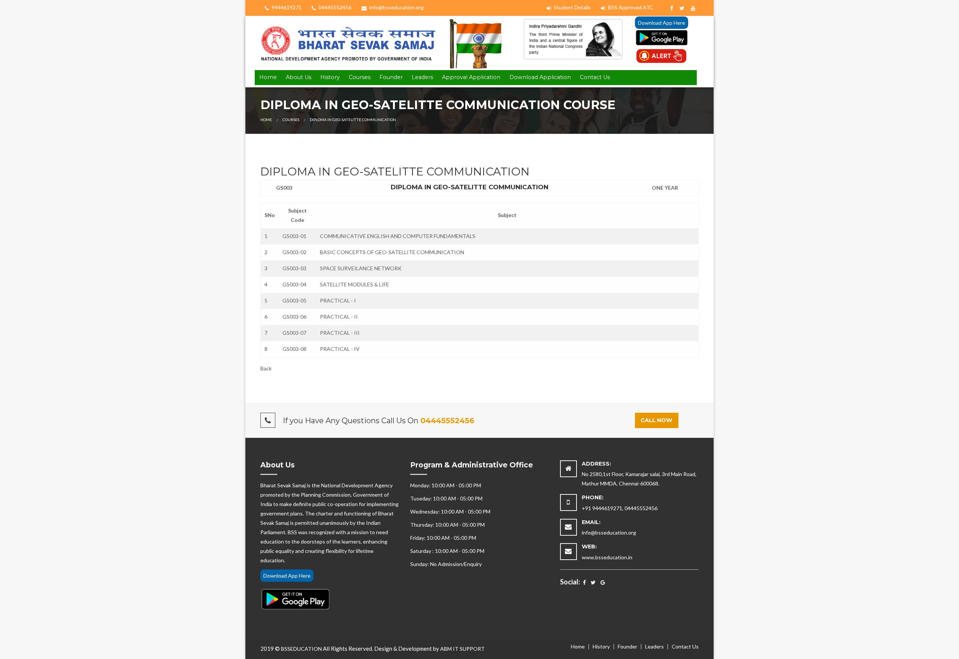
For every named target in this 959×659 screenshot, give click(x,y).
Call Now (656, 420)
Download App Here (661, 22)
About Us (298, 77)
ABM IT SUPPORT (462, 649)
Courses (359, 77)
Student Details (572, 7)
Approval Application (471, 77)
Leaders (422, 77)
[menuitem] (268, 77)
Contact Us (595, 77)
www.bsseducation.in (607, 557)
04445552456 (334, 7)
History (330, 77)
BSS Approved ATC (630, 7)
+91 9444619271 (602, 508)
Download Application (540, 77)
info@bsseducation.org (396, 7)
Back (266, 368)
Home (268, 77)
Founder (391, 77)
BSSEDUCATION (301, 649)
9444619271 (286, 7)
